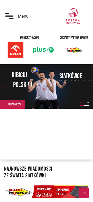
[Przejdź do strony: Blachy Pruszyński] (74, 50)
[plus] (43, 50)
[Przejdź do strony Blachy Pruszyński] (46, 191)
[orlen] (15, 50)
